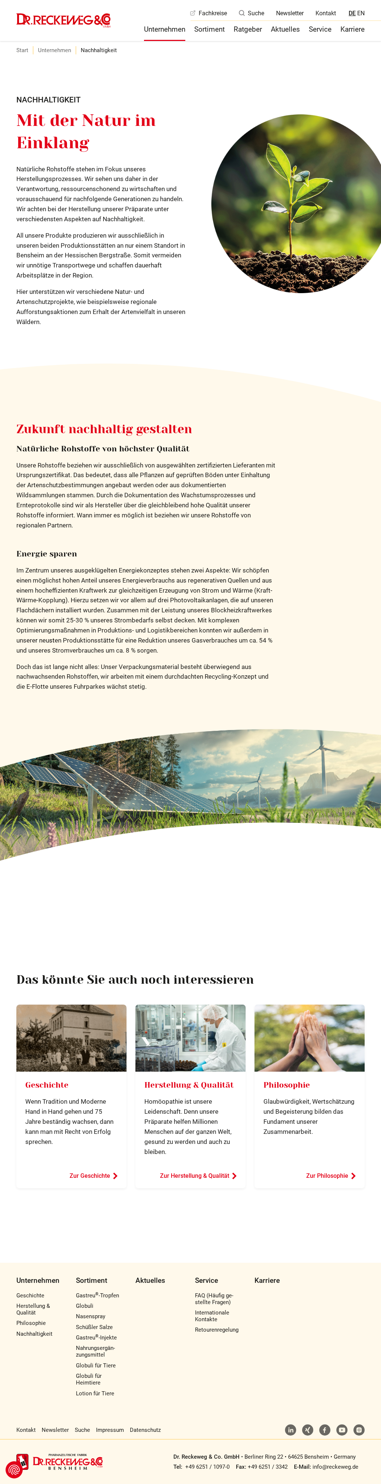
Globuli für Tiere (96, 1365)
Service (320, 29)
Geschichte (46, 1085)
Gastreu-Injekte (96, 1337)
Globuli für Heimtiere (89, 1379)
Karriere (352, 29)
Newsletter (290, 13)
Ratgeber (248, 29)
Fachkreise (213, 13)
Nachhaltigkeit (34, 1334)
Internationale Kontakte (212, 1316)
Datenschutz (145, 1430)
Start (22, 50)
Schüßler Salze (94, 1327)
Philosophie (286, 1085)
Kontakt (326, 13)
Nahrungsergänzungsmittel (95, 1351)
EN (361, 13)
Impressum (110, 1430)
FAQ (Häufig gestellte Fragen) (214, 1299)
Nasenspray (90, 1316)
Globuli (84, 1306)
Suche (256, 13)
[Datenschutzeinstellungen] (14, 1469)
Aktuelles (285, 29)
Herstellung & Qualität (189, 1085)
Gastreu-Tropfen (97, 1295)
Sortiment (209, 29)
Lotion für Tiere (95, 1393)
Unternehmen (164, 29)
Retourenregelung (216, 1329)
